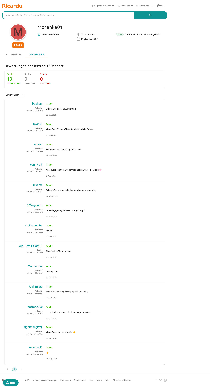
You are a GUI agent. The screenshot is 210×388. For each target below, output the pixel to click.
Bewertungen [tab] (36, 54)
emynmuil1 (36, 347)
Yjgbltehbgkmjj (33, 327)
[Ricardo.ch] (12, 6)
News (99, 380)
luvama (38, 185)
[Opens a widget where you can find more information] (11, 383)
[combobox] (68, 15)
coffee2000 (35, 307)
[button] (103, 5)
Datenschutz (80, 380)
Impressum (65, 380)
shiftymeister (34, 225)
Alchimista (36, 286)
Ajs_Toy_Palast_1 (31, 246)
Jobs (107, 380)
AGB (27, 380)
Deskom (37, 103)
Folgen (18, 45)
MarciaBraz (35, 266)
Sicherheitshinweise (122, 380)
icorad (38, 144)
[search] (150, 15)
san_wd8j (36, 164)
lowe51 (38, 124)
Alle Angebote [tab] (13, 54)
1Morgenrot (35, 205)
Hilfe (91, 380)
